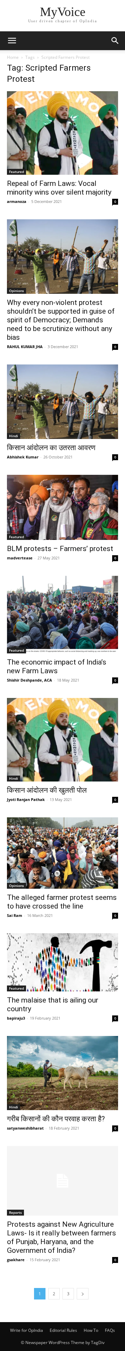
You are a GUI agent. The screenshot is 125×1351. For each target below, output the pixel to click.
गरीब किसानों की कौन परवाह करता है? (56, 1119)
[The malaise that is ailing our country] (62, 962)
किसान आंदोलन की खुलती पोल (47, 790)
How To (91, 1330)
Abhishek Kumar (23, 457)
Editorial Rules (63, 1330)
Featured (16, 171)
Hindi (13, 435)
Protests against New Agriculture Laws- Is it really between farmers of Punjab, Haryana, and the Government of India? (61, 1237)
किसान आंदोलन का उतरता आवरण (51, 447)
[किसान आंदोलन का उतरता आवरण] (62, 401)
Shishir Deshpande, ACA (29, 680)
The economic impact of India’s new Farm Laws (56, 666)
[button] (12, 40)
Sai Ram (14, 915)
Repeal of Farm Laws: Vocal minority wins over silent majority (59, 187)
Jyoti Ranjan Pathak (26, 799)
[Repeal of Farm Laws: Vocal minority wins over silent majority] (62, 133)
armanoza (16, 201)
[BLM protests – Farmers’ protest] (62, 507)
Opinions (16, 290)
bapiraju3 (16, 1018)
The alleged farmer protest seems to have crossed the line (62, 901)
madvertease (20, 557)
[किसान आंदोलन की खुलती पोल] (62, 739)
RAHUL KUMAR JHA (25, 346)
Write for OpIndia (26, 1330)
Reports (15, 1212)
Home (13, 57)
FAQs (110, 1330)
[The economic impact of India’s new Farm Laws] (62, 614)
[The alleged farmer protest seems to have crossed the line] (62, 853)
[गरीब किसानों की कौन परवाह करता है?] (62, 1073)
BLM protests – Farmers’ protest (60, 548)
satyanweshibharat (25, 1128)
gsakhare (16, 1259)
